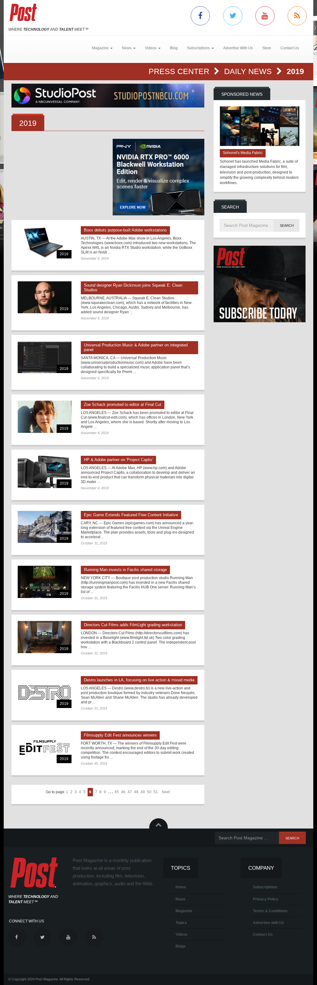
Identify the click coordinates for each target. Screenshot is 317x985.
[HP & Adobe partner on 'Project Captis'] (45, 472)
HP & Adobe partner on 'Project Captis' (118, 459)
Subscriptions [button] (199, 48)
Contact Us (289, 48)
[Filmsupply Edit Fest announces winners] (45, 747)
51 (156, 792)
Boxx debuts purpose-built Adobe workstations (125, 230)
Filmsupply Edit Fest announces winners (120, 735)
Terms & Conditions (270, 911)
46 (123, 792)
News (180, 899)
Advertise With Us (238, 48)
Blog (174, 48)
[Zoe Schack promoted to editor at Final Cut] (45, 417)
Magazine (184, 911)
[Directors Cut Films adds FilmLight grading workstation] (45, 637)
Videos (182, 934)
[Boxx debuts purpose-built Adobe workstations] (45, 242)
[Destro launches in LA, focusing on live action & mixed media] (45, 692)
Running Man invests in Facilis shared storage (125, 569)
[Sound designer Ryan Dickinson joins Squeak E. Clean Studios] (45, 297)
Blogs (181, 946)
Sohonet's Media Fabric (243, 153)
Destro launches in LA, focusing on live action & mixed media (139, 680)
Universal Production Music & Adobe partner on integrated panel (136, 347)
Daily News (249, 71)
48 (136, 792)
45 (117, 792)
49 (143, 792)
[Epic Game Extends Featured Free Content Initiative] (45, 527)
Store (266, 48)
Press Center (180, 71)
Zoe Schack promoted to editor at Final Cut (122, 404)
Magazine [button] (101, 48)
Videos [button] (151, 48)
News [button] (127, 48)
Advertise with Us (268, 923)
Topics (181, 923)
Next (166, 792)
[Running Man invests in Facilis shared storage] (45, 582)
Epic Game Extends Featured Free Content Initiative (131, 514)
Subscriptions (265, 887)
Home (181, 887)
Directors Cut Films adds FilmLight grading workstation (133, 624)
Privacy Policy (265, 899)
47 (130, 792)
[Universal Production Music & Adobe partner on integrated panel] (45, 357)
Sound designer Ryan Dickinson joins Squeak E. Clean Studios (133, 287)
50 (149, 792)
